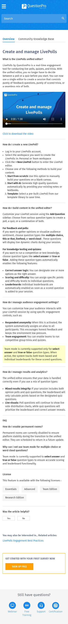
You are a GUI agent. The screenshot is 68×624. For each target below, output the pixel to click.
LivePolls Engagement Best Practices (23, 540)
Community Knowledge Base (36, 39)
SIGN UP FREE (19, 566)
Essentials (11, 489)
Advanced (29, 489)
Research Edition (14, 497)
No (23, 518)
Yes (8, 518)
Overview (8, 39)
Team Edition (50, 489)
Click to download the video (18, 133)
